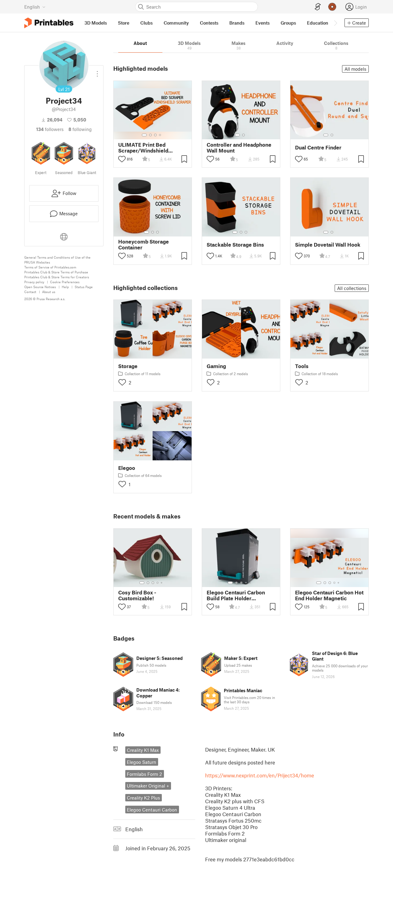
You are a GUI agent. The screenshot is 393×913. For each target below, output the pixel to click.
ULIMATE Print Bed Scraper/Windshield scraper (143, 147)
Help (65, 287)
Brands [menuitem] (236, 23)
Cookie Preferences (65, 282)
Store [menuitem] (123, 23)
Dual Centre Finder (318, 147)
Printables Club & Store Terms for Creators (56, 277)
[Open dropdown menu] (97, 71)
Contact (30, 292)
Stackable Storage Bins (235, 245)
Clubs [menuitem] (146, 23)
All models (355, 69)
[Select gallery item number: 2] (150, 135)
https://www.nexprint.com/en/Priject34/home (259, 775)
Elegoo (126, 468)
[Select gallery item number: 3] (155, 135)
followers (50, 129)
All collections (351, 288)
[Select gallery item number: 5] (162, 583)
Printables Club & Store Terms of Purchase (56, 272)
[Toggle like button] (122, 159)
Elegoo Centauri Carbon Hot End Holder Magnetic (329, 595)
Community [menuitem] (176, 23)
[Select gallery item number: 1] (144, 135)
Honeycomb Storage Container (143, 244)
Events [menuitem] (262, 23)
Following (80, 129)
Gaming (216, 366)
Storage (128, 366)
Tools (302, 366)
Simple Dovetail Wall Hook (327, 245)
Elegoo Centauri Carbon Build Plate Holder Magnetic (236, 595)
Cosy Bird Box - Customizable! (137, 595)
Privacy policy (34, 282)
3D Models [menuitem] (95, 23)
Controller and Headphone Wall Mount (239, 147)
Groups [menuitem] (288, 23)
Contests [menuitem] (209, 23)
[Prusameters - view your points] (332, 7)
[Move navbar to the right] (335, 23)
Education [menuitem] (317, 23)
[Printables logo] (48, 23)
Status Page (84, 287)
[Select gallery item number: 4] (160, 135)
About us (48, 292)
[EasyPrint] (317, 7)
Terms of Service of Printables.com (50, 267)
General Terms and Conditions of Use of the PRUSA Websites (57, 259)
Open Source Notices (40, 287)
